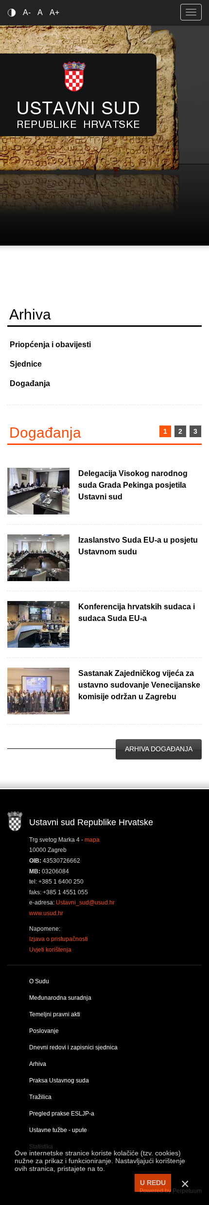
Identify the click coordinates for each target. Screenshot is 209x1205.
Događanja (30, 383)
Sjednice (26, 364)
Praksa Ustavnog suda (59, 1080)
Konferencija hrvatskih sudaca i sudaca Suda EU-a (136, 612)
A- (27, 12)
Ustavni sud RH (78, 94)
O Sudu (39, 981)
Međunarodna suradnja (60, 997)
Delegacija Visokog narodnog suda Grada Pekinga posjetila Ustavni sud (133, 485)
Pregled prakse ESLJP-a (61, 1113)
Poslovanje (44, 1031)
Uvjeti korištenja (50, 949)
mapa (92, 839)
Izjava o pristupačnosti (58, 939)
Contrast (13, 12)
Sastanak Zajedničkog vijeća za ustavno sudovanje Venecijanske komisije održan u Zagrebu (139, 685)
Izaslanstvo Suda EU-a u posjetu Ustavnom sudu (138, 546)
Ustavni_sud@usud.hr (85, 902)
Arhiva (37, 1064)
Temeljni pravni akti (54, 1014)
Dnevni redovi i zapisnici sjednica (73, 1047)
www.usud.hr (46, 913)
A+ (54, 12)
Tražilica (40, 1097)
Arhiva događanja (158, 749)
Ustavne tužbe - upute (58, 1130)
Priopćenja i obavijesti (50, 344)
